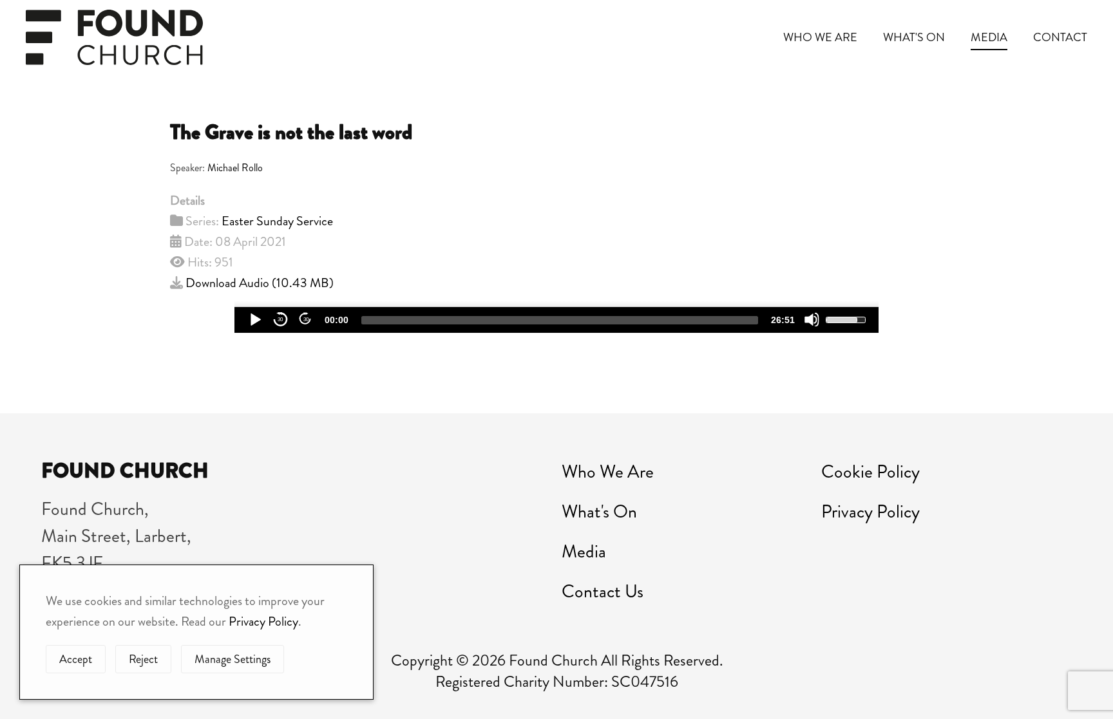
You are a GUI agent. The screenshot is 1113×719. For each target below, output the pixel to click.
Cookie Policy (870, 472)
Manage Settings (233, 659)
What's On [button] (914, 37)
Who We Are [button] (820, 37)
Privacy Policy (870, 512)
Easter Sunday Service (277, 221)
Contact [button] (1060, 37)
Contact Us (602, 591)
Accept (75, 659)
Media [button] (989, 37)
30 (280, 319)
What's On (599, 512)
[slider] (559, 320)
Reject (143, 659)
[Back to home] (114, 37)
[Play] (254, 319)
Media (584, 552)
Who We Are (608, 472)
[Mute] (811, 319)
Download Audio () (260, 283)
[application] (556, 320)
